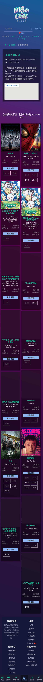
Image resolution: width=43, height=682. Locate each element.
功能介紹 (11, 654)
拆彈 (28, 36)
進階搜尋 (38, 29)
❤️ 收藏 (21, 33)
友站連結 (11, 669)
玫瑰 (23, 39)
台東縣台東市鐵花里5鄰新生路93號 (22, 59)
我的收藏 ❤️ (31, 643)
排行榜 (32, 680)
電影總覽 (39, 680)
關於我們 (11, 651)
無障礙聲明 (31, 661)
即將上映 (16, 680)
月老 (14, 36)
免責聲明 (31, 658)
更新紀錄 (11, 661)
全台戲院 (24, 680)
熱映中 (8, 680)
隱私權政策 (31, 654)
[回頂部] (38, 671)
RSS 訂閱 (11, 672)
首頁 (2, 680)
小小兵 (21, 36)
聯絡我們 (11, 665)
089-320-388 (14, 62)
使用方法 (11, 658)
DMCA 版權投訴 (31, 665)
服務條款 (31, 651)
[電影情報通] (21, 12)
